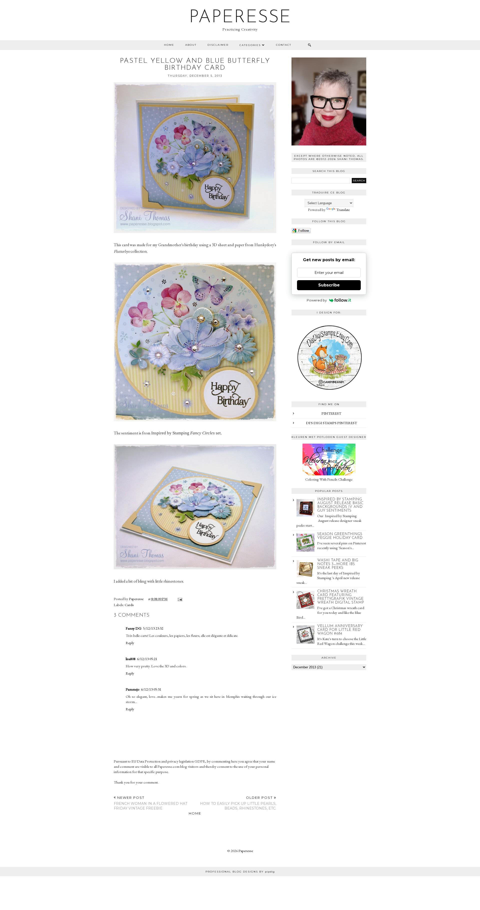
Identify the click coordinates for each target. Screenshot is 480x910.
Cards (129, 604)
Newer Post (150, 803)
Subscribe (329, 285)
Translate (343, 209)
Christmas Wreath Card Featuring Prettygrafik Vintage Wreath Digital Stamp (340, 597)
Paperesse (240, 18)
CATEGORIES (250, 45)
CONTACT (283, 44)
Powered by (317, 300)
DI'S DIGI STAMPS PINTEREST (331, 422)
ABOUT (190, 44)
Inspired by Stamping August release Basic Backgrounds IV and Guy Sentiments (340, 505)
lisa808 (131, 658)
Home (169, 44)
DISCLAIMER (218, 44)
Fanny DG (134, 628)
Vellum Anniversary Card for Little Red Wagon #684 (339, 630)
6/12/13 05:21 (147, 658)
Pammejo (133, 689)
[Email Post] (179, 598)
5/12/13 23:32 (153, 628)
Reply (130, 642)
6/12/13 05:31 (151, 689)
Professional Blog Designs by (240, 871)
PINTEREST (331, 413)
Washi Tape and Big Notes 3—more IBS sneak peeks (337, 564)
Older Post (238, 803)
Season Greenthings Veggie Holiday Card (339, 536)
